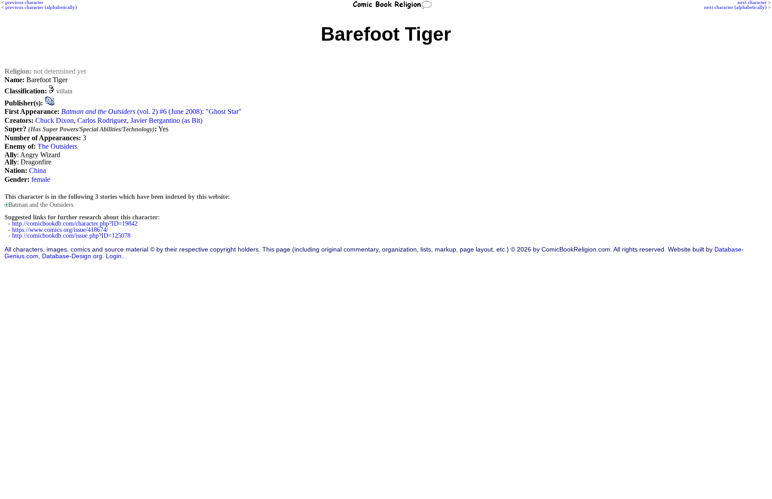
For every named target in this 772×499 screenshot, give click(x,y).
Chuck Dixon (54, 120)
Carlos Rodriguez (102, 120)
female (40, 179)
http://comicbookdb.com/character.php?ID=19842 (75, 223)
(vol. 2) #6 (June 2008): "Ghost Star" (151, 111)
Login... (116, 256)
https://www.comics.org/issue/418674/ (60, 229)
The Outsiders (57, 146)
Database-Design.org (72, 256)
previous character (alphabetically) (41, 7)
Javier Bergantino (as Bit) (166, 120)
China (37, 170)
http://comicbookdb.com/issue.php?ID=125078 (71, 235)
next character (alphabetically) (735, 7)
